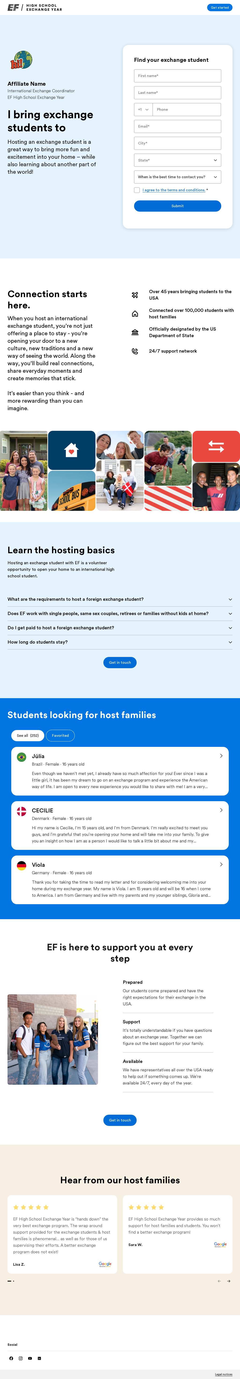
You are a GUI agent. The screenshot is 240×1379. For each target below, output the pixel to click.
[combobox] (143, 109)
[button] (120, 662)
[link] (35, 7)
